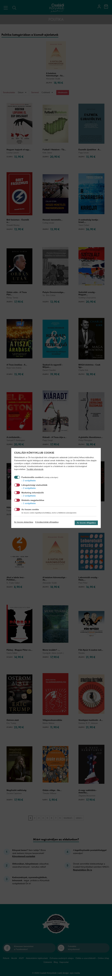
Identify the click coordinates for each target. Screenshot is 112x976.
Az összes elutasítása (23, 522)
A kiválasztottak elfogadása (46, 522)
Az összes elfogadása (86, 523)
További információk (35, 469)
